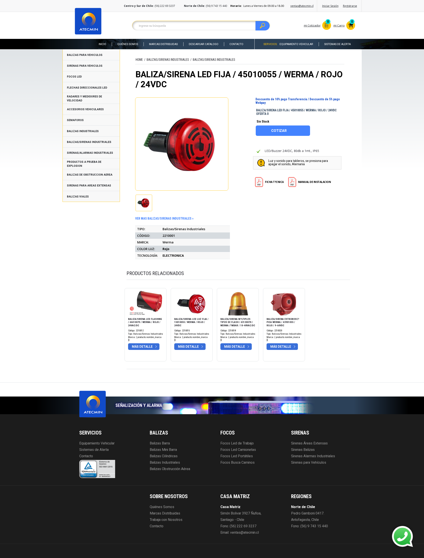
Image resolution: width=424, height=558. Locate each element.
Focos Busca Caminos (237, 462)
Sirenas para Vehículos (308, 462)
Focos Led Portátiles (236, 456)
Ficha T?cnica (274, 182)
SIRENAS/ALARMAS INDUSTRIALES (90, 153)
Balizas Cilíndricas (164, 456)
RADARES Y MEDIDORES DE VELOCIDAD (84, 98)
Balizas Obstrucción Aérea (170, 469)
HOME (139, 59)
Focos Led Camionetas (238, 449)
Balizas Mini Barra (163, 449)
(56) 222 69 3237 (243, 526)
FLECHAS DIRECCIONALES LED (87, 88)
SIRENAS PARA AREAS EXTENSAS (89, 186)
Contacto (236, 44)
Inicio (102, 44)
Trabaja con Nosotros (166, 519)
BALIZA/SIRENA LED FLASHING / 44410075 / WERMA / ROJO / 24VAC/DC (145, 322)
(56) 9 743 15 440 (314, 526)
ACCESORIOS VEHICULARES (85, 109)
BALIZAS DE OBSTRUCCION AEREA (89, 175)
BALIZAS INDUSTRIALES (83, 131)
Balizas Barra (160, 443)
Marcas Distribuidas (163, 44)
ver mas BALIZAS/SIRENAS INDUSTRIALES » (164, 218)
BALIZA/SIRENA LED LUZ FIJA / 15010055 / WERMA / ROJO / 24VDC (191, 322)
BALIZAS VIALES (78, 197)
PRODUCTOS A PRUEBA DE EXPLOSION (84, 164)
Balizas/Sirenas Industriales (214, 59)
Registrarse (350, 6)
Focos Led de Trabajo (237, 443)
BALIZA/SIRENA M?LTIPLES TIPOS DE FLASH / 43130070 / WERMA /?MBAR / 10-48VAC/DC (237, 322)
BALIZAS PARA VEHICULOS (84, 55)
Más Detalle (142, 346)
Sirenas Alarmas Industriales (313, 456)
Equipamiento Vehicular (296, 44)
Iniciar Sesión (330, 6)
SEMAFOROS (75, 120)
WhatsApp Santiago (369, 532)
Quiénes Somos (127, 44)
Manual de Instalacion (314, 182)
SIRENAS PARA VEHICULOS (84, 66)
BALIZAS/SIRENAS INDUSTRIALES (89, 142)
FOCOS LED (74, 77)
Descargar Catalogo (203, 44)
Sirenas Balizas (303, 449)
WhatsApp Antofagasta (372, 540)
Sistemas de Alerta (337, 44)
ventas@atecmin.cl (302, 6)
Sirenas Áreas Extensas (309, 443)
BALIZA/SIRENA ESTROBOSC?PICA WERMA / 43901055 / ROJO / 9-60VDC (283, 322)
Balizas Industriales (165, 462)
